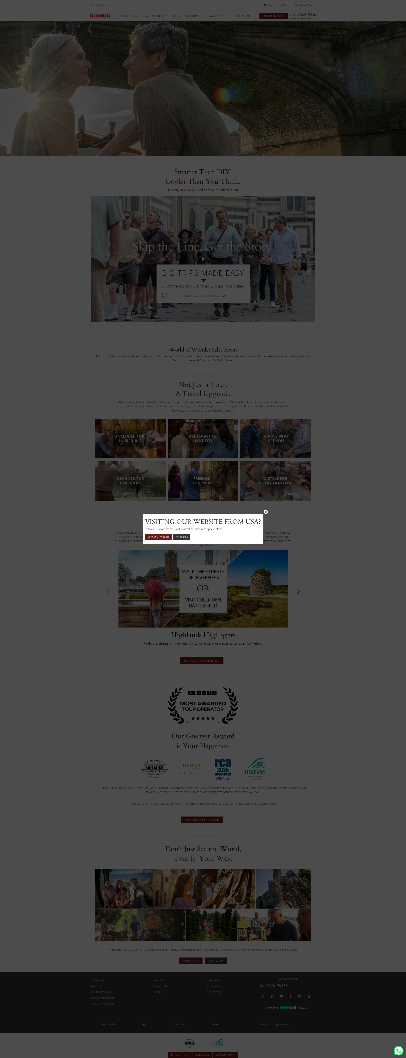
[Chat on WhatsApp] (398, 1050)
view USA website (159, 537)
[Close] (266, 512)
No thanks (182, 537)
